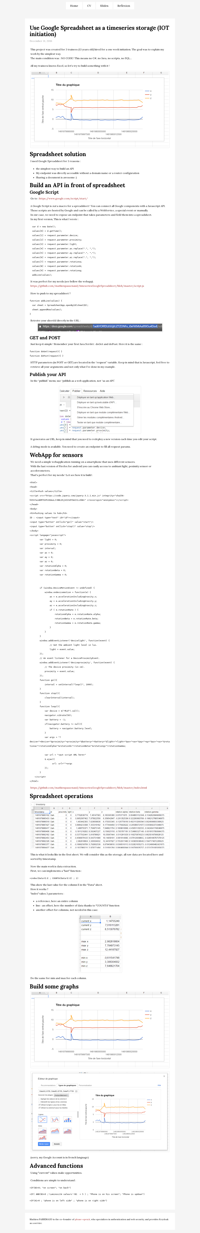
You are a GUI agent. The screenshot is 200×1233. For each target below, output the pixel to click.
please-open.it (82, 1219)
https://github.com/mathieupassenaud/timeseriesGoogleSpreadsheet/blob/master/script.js (87, 285)
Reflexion (124, 6)
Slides (104, 6)
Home (74, 6)
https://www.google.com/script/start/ (63, 198)
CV (89, 6)
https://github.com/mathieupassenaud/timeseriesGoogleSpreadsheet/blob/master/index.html (88, 787)
